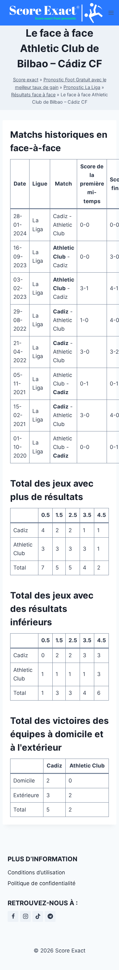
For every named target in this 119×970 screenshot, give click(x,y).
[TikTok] (37, 916)
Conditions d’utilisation (36, 872)
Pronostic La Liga (81, 87)
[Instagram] (25, 916)
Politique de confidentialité (42, 883)
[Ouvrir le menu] (111, 13)
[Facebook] (13, 916)
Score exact (25, 79)
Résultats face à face (33, 94)
